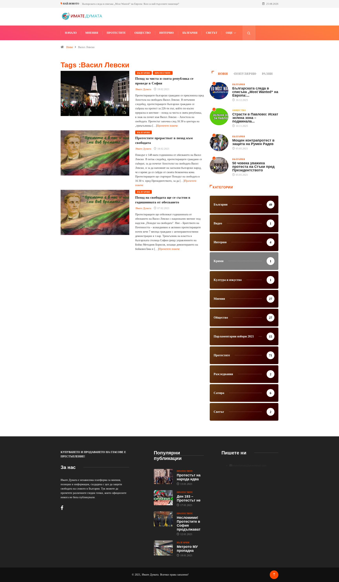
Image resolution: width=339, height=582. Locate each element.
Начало (71, 32)
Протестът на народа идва (188, 477)
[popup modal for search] (248, 33)
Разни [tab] (267, 73)
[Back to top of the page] (274, 574)
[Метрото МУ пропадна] (163, 548)
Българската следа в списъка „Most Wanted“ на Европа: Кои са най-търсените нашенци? (130, 3)
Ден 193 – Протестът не (188, 498)
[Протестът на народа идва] (163, 476)
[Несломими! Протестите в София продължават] (163, 519)
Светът (211, 32)
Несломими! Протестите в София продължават (188, 523)
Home (69, 47)
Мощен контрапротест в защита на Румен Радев (253, 142)
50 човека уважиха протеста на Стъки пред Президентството (253, 166)
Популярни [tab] (245, 73)
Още (229, 32)
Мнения (91, 32)
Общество (142, 32)
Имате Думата (143, 89)
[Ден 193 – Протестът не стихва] (163, 497)
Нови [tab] (223, 73)
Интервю (166, 32)
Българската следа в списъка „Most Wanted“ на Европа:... (255, 91)
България (189, 32)
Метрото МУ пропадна (187, 549)
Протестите (116, 32)
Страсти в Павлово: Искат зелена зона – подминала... (255, 117)
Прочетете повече (167, 125)
